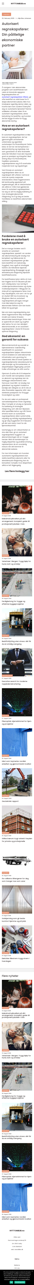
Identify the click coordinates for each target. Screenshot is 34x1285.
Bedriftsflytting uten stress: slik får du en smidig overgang (16, 642)
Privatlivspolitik (19, 1282)
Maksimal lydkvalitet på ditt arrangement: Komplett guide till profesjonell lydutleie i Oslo (16, 521)
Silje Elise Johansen (24, 18)
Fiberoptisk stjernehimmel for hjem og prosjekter (16, 722)
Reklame (17, 1265)
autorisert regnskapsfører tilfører (15, 97)
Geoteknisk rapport (10, 801)
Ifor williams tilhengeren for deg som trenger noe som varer (15, 879)
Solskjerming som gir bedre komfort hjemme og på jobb (14, 919)
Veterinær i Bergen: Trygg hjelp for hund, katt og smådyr (16, 562)
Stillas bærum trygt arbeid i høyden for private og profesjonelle (17, 839)
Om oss (17, 1268)
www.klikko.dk (18, 1249)
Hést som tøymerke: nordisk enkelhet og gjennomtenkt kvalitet (16, 762)
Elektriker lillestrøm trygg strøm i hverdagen (15, 959)
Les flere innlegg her (17, 471)
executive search (7, 675)
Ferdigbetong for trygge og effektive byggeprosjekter (13, 602)
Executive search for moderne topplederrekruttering (14, 682)
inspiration (6, 14)
